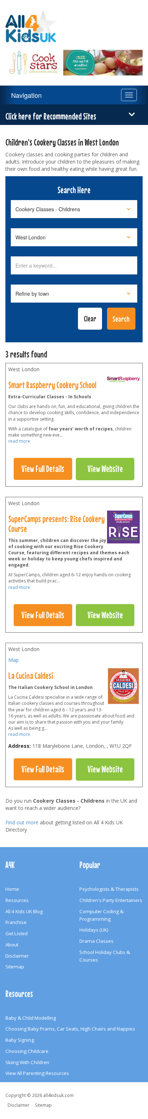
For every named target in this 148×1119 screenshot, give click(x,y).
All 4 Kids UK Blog (24, 911)
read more (19, 441)
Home (12, 889)
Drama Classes (96, 941)
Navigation (26, 95)
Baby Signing (19, 1040)
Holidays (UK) (93, 930)
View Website (105, 469)
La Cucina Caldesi (30, 676)
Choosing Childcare (26, 1051)
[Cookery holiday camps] (123, 528)
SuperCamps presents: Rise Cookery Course (56, 524)
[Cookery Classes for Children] (74, 58)
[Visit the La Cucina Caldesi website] (123, 687)
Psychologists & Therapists (109, 889)
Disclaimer (17, 956)
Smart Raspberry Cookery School (52, 385)
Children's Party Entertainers (110, 900)
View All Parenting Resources (37, 1073)
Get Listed (16, 933)
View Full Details (43, 469)
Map (13, 659)
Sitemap (14, 966)
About (11, 944)
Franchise (16, 922)
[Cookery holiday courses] (123, 381)
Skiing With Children (27, 1062)
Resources (17, 900)
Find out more (21, 822)
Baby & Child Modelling (30, 1018)
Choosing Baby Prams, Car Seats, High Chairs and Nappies (70, 1028)
